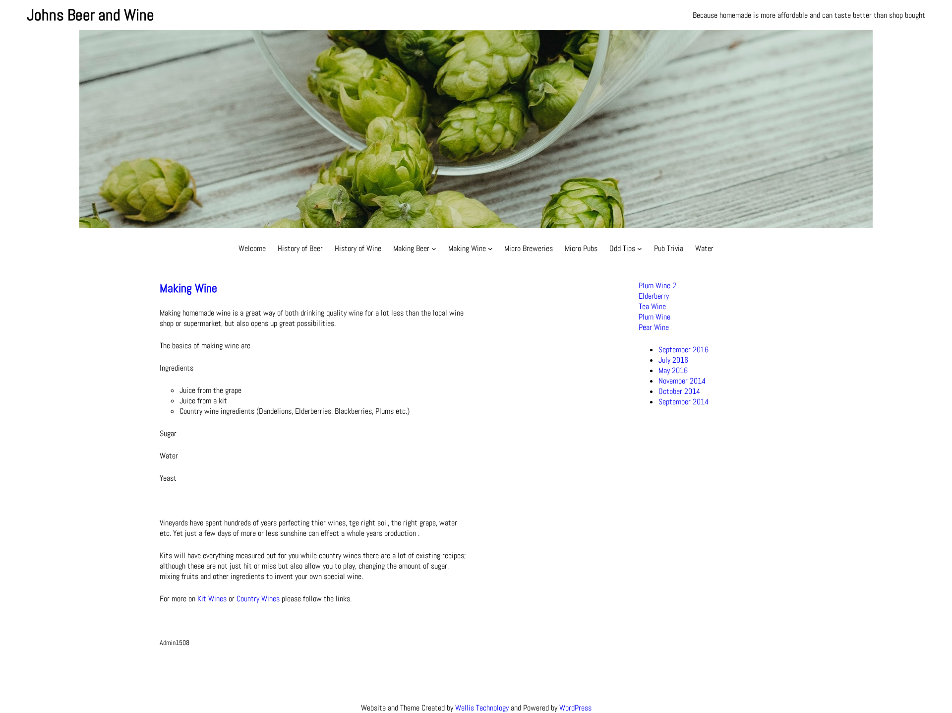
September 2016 (683, 349)
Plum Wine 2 (657, 285)
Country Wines (258, 598)
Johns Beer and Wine (90, 15)
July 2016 (673, 360)
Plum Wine (654, 317)
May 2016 (673, 370)
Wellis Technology (482, 708)
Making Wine (188, 288)
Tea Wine (652, 306)
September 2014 (683, 401)
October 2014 (679, 391)
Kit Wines (212, 598)
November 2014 (682, 381)
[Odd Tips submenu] (639, 248)
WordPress (575, 708)
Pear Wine (654, 327)
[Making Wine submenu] (490, 248)
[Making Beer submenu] (433, 248)
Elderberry (654, 296)
